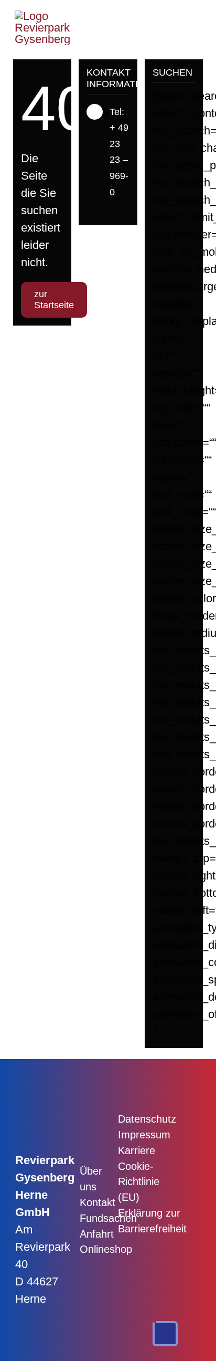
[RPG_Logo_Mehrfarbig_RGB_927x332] (42, 16)
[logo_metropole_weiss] (177, 1158)
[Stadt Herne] (177, 1117)
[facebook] (90, 211)
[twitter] (106, 211)
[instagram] (123, 211)
